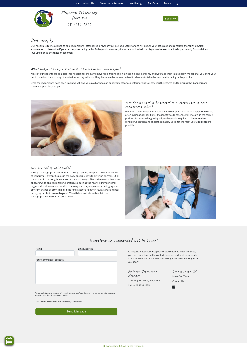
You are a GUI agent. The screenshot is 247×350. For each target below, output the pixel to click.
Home (76, 3)
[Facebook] (174, 287)
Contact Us (178, 281)
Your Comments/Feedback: (49, 259)
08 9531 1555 (79, 24)
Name (38, 248)
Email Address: (85, 248)
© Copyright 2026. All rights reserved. (123, 346)
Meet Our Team (180, 276)
